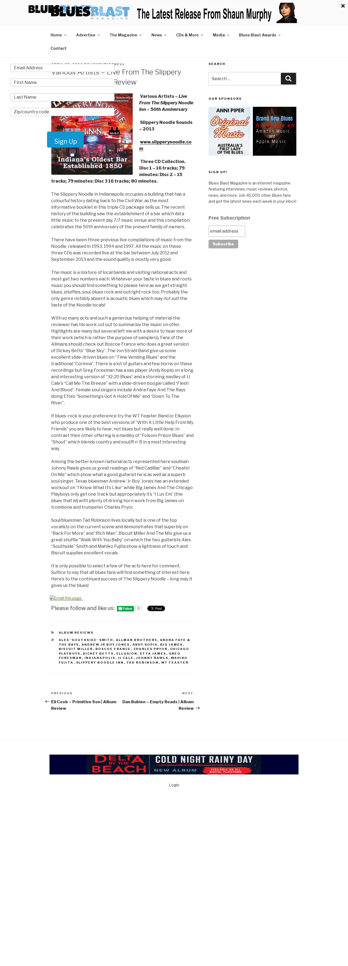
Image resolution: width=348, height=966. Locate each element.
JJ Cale (126, 658)
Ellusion (127, 653)
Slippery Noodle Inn (100, 662)
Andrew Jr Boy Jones (106, 644)
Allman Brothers (136, 640)
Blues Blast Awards (257, 35)
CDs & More (187, 35)
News (156, 35)
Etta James (153, 653)
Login (174, 785)
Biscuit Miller (76, 649)
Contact (59, 48)
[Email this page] (66, 598)
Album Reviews (76, 632)
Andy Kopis (145, 644)
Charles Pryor (150, 649)
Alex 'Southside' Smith (86, 640)
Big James (171, 644)
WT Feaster (175, 662)
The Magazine (123, 35)
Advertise (85, 35)
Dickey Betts (98, 653)
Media (219, 35)
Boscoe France (113, 649)
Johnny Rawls (152, 658)
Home (56, 35)
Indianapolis (100, 658)
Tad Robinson (142, 662)
